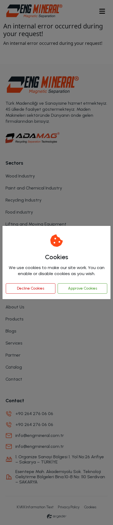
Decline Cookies (30, 288)
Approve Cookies (82, 288)
